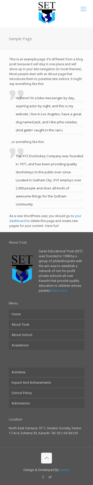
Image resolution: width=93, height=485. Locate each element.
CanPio (64, 470)
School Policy (22, 393)
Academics (20, 345)
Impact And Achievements (31, 382)
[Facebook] (43, 477)
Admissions (21, 403)
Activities (18, 372)
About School (22, 335)
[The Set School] (46, 13)
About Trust (20, 324)
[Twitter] (50, 477)
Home (16, 314)
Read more (59, 291)
